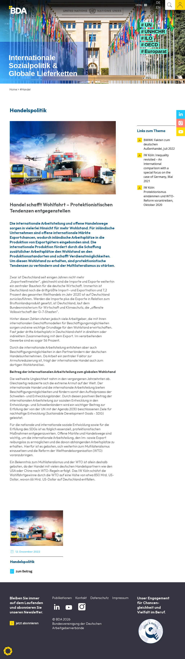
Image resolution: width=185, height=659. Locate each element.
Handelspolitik (22, 561)
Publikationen (62, 598)
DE (158, 3)
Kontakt (81, 598)
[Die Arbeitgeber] (27, 10)
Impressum (120, 598)
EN (158, 7)
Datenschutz (99, 598)
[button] (8, 651)
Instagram (81, 610)
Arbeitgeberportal (180, 5)
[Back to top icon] (167, 651)
